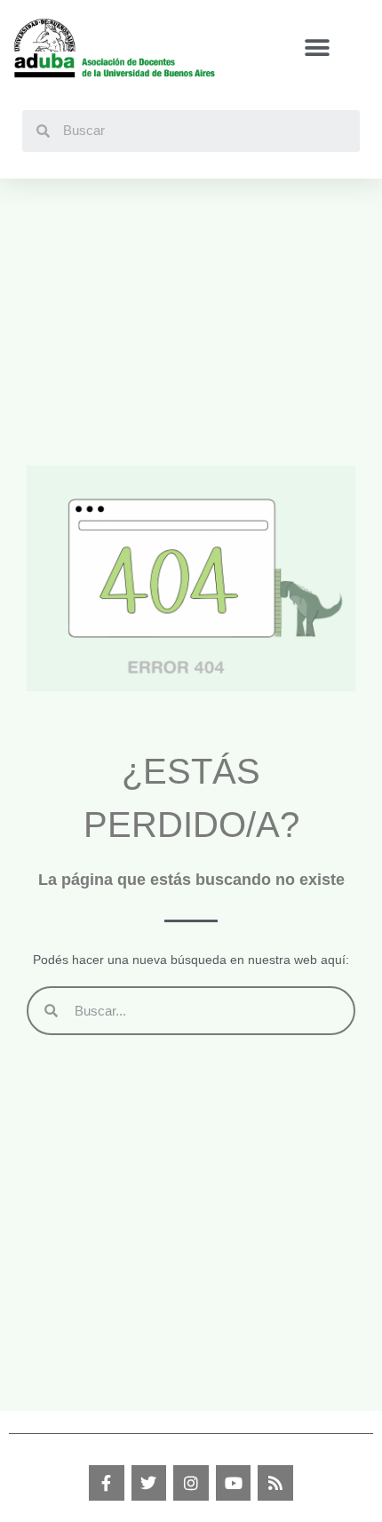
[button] (317, 48)
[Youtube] (233, 1483)
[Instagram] (191, 1483)
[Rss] (275, 1483)
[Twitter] (149, 1483)
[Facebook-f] (106, 1483)
